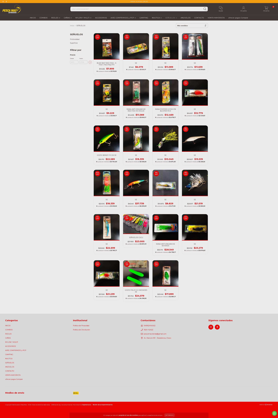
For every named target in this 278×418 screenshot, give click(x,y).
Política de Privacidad (81, 326)
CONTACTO (199, 18)
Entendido (169, 415)
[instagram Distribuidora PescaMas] (3, 1)
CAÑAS (67, 18)
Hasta (81, 58)
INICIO (33, 18)
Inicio (72, 26)
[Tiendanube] (266, 405)
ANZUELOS (186, 18)
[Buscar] (205, 9)
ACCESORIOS (101, 18)
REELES (55, 18)
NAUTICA (156, 18)
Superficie (74, 43)
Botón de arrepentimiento (103, 405)
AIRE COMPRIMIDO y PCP (123, 18)
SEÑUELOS (170, 18)
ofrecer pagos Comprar (238, 18)
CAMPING (144, 18)
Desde (72, 58)
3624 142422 (148, 330)
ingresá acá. (86, 405)
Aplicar (90, 62)
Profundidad (74, 39)
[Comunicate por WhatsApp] (274, 413)
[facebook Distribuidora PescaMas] (6, 1)
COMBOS (44, 18)
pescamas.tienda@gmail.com (155, 334)
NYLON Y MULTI (82, 18)
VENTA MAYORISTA (216, 18)
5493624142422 (149, 326)
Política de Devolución (81, 330)
